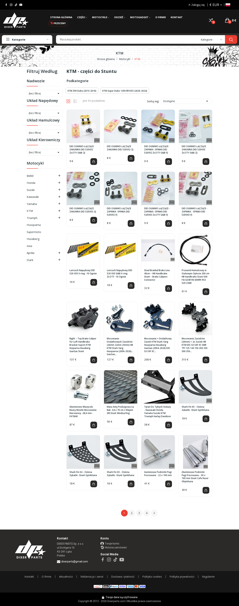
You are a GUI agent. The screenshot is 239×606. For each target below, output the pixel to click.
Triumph (32, 218)
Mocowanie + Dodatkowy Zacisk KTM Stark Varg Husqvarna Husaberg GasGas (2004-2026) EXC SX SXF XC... (158, 345)
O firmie (46, 576)
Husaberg (33, 239)
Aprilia (30, 253)
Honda (31, 183)
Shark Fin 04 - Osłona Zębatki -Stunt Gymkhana (83, 474)
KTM (30, 211)
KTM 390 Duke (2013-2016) (82, 91)
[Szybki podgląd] (83, 126)
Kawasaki (33, 197)
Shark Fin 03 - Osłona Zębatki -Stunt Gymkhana (120, 474)
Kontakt (29, 576)
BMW (30, 176)
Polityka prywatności (182, 576)
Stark (30, 260)
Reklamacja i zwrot (91, 576)
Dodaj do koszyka (93, 161)
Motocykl (35, 163)
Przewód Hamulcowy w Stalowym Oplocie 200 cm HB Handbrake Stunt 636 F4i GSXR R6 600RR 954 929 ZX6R (195, 276)
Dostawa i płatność (123, 576)
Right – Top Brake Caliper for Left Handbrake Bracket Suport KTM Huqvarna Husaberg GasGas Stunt (82, 345)
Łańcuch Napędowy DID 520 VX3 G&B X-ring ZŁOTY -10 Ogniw (119, 273)
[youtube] (20, 4)
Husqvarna (34, 225)
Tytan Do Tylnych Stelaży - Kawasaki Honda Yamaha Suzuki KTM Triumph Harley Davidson (157, 411)
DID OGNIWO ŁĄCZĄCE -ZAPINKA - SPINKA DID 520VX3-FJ (194, 211)
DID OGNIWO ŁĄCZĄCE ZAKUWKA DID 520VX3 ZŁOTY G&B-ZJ (194, 149)
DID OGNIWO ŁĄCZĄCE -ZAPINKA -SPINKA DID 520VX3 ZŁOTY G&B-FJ (157, 211)
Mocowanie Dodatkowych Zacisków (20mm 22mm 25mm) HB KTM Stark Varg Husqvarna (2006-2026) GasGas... (120, 346)
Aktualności (66, 576)
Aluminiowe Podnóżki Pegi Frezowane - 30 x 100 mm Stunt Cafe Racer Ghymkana (195, 477)
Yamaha (32, 204)
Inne (29, 246)
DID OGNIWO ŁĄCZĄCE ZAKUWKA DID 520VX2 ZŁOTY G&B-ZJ (81, 149)
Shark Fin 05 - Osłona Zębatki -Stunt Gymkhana (195, 408)
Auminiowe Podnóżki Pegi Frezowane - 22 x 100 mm (158, 474)
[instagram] (11, 4)
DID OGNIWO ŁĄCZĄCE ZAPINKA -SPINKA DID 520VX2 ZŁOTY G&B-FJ (156, 149)
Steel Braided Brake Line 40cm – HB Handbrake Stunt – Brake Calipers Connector (157, 275)
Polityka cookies (152, 576)
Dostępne (186, 101)
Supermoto (34, 232)
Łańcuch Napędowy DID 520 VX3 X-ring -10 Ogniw (83, 272)
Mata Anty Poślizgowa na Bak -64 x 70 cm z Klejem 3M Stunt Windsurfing (120, 410)
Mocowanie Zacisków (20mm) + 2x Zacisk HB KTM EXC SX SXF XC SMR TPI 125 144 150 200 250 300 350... (194, 345)
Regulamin (208, 576)
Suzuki (31, 190)
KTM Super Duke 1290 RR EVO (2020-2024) (124, 91)
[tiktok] (16, 4)
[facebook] (6, 4)
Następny (154, 513)
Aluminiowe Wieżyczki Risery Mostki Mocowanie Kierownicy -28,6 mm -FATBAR (83, 411)
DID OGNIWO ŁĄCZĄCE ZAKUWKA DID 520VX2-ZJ (120, 148)
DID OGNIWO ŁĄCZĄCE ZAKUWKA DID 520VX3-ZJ (82, 210)
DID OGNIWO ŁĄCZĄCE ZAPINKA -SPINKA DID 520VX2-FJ (119, 211)
